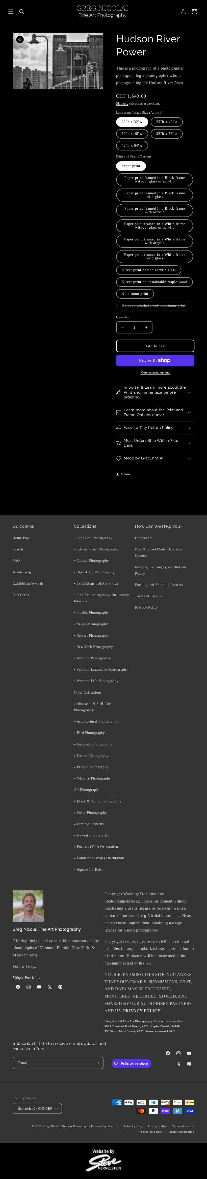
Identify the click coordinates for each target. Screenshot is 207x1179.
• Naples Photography (91, 624)
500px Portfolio (26, 978)
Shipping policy (151, 1131)
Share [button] (125, 474)
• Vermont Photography (92, 658)
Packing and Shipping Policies (159, 585)
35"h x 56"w (166, 134)
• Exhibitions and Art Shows (96, 583)
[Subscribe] (97, 1063)
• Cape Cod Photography (93, 538)
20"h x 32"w (132, 122)
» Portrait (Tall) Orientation (96, 847)
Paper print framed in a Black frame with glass (154, 195)
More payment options (155, 372)
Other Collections (87, 692)
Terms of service (183, 1126)
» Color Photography (90, 813)
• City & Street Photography (96, 549)
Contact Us (143, 538)
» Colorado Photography (93, 744)
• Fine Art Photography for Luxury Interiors (101, 598)
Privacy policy (157, 1126)
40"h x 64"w (132, 145)
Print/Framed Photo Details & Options (158, 552)
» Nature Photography (91, 756)
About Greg (22, 572)
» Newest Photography (91, 835)
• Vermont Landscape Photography (101, 669)
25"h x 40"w (166, 122)
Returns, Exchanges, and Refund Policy (160, 570)
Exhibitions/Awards (28, 583)
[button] (10, 11)
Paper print (131, 166)
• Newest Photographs (91, 635)
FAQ (16, 561)
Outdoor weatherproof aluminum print (156, 307)
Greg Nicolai (149, 915)
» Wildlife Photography (92, 778)
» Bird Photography (89, 733)
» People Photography (91, 767)
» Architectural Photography (96, 721)
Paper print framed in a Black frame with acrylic (154, 210)
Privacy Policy (146, 607)
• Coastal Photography (91, 561)
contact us (113, 923)
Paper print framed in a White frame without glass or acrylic (154, 225)
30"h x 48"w (132, 134)
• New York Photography (93, 647)
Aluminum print (135, 294)
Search (18, 549)
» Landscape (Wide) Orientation (99, 858)
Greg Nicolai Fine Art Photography (66, 1126)
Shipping (122, 103)
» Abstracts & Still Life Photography (92, 707)
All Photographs (86, 790)
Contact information (181, 1131)
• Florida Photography (91, 612)
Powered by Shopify (104, 1126)
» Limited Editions (89, 824)
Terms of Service (148, 596)
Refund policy (132, 1126)
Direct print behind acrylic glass (149, 270)
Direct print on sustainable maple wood (154, 282)
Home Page (21, 538)
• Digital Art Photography (94, 572)
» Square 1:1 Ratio (89, 870)
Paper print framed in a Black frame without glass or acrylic (154, 179)
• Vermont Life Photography (96, 681)
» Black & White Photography (97, 801)
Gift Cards (21, 595)
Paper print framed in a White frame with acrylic (154, 241)
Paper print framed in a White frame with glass (154, 256)
